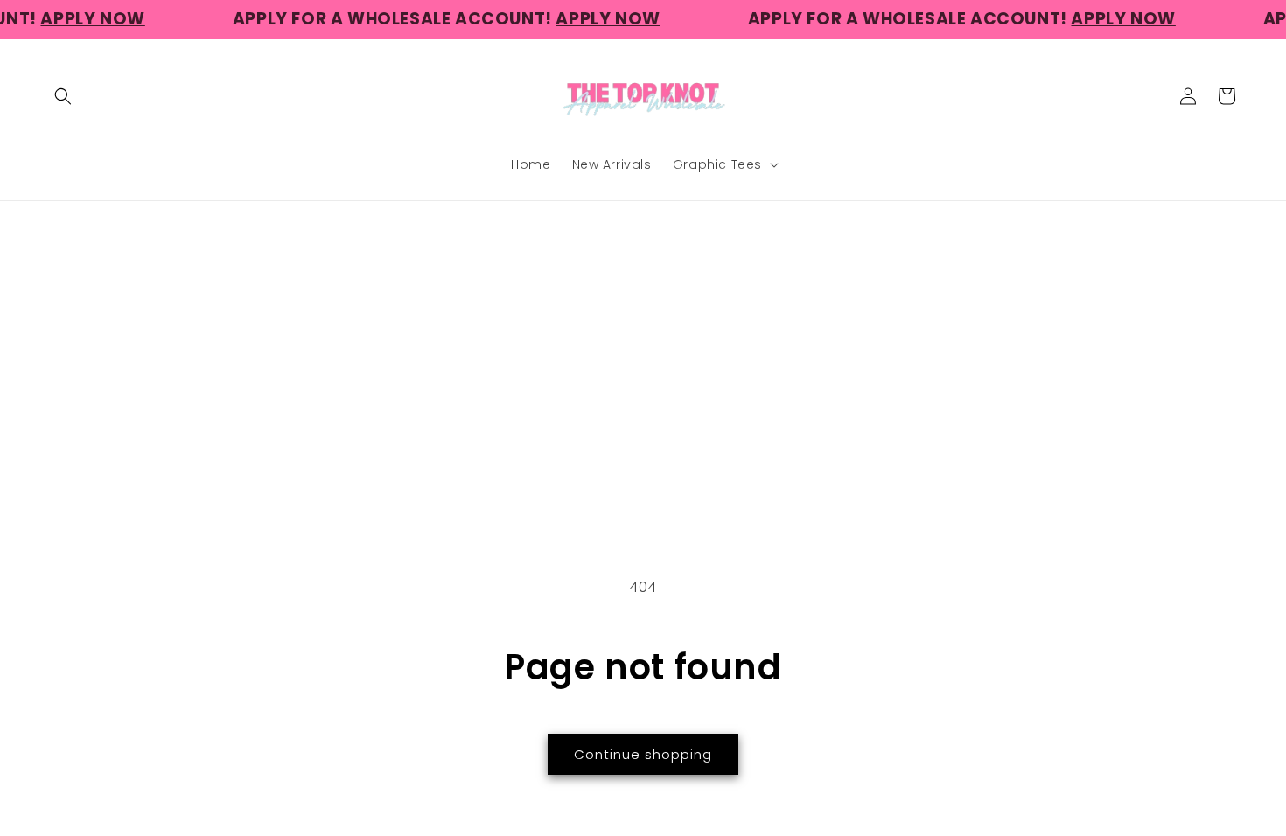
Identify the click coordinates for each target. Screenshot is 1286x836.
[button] (63, 96)
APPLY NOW (79, 19)
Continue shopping (643, 754)
